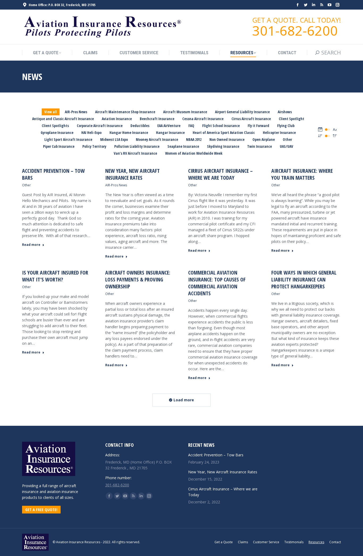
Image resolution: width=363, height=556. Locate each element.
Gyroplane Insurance (57, 132)
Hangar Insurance (170, 132)
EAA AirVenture (168, 125)
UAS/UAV (286, 146)
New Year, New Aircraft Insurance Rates (132, 174)
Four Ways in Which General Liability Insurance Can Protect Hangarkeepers (303, 279)
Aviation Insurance (117, 118)
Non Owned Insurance (226, 139)
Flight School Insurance (221, 125)
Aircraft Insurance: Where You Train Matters (302, 174)
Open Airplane (263, 139)
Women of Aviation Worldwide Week (193, 153)
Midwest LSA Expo (114, 139)
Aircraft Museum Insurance (185, 111)
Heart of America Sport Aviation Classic (224, 132)
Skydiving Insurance (223, 146)
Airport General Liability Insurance (242, 111)
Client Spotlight (291, 118)
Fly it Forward (258, 125)
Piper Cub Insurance (58, 146)
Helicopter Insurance (279, 132)
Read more (31, 245)
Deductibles (139, 125)
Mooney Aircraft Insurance (157, 139)
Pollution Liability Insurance (136, 146)
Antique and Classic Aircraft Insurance (63, 118)
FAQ (191, 125)
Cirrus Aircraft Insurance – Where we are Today (220, 174)
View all (50, 111)
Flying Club (285, 125)
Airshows (285, 111)
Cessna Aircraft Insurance (202, 118)
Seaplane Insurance (183, 146)
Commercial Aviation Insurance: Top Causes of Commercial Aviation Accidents (217, 283)
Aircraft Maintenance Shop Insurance (125, 111)
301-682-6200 (117, 484)
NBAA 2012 (193, 139)
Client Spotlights (55, 125)
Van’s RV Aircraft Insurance (135, 153)
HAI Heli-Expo (91, 132)
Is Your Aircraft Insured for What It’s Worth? (55, 276)
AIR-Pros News (76, 111)
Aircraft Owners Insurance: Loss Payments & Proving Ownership (137, 279)
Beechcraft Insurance (157, 118)
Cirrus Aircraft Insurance (251, 118)
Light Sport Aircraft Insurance (68, 139)
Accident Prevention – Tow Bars (53, 174)
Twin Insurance (259, 146)
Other (287, 139)
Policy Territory (94, 146)
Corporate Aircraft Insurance (100, 125)
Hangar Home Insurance (128, 132)
